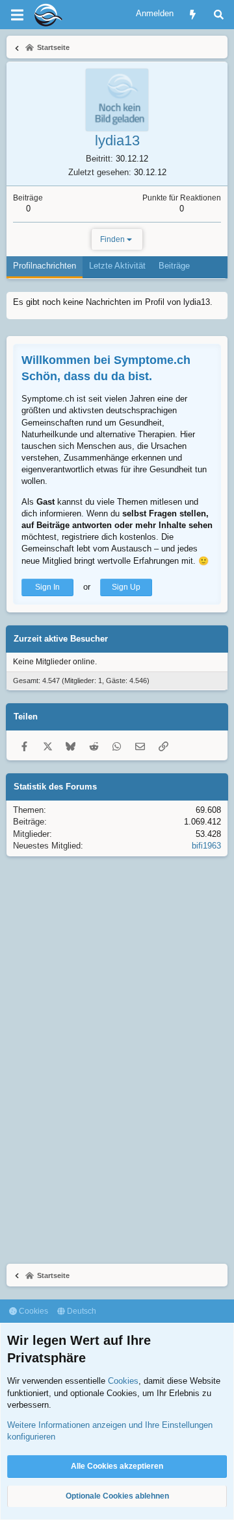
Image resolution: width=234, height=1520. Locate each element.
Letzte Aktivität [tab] (117, 266)
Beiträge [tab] (174, 266)
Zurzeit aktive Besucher (61, 639)
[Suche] (218, 15)
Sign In (47, 587)
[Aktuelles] (192, 15)
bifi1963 (206, 845)
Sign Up (126, 587)
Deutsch (80, 1311)
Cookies (32, 1311)
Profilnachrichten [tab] (44, 266)
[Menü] (17, 15)
